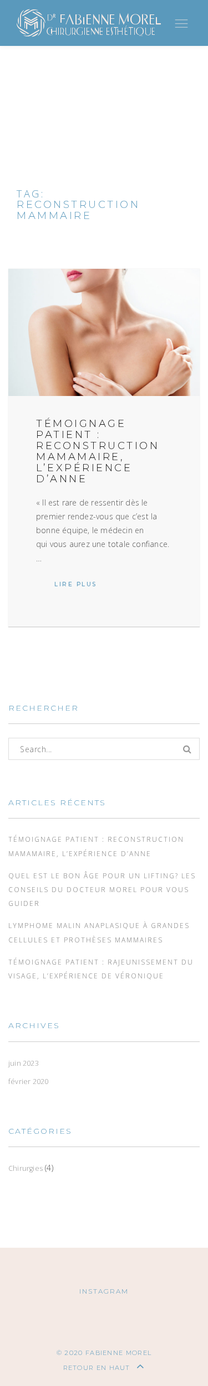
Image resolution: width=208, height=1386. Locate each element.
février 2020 (28, 1081)
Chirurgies (25, 1168)
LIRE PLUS (84, 584)
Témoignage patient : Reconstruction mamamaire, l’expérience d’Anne (97, 451)
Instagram (104, 1291)
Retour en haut (98, 1368)
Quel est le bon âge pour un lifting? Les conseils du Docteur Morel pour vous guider (102, 889)
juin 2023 (23, 1063)
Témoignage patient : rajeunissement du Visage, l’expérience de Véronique (101, 968)
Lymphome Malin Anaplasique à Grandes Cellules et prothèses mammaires (99, 932)
